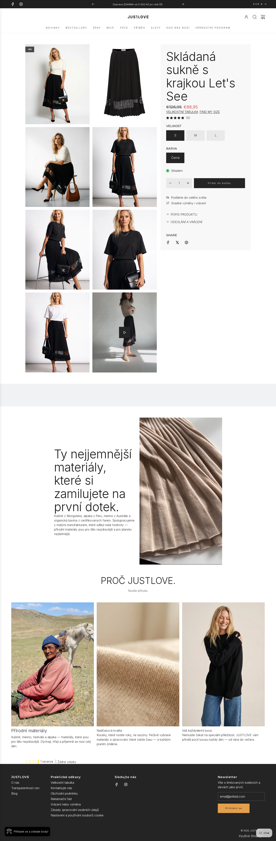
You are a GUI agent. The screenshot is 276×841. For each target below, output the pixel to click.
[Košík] (263, 17)
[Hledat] (254, 17)
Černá (175, 158)
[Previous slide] (93, 4)
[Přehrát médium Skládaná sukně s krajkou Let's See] (124, 332)
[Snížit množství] (170, 183)
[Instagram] (21, 4)
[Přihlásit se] (246, 17)
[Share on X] (177, 242)
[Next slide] (183, 4)
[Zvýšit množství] (188, 183)
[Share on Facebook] (168, 242)
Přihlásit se (233, 808)
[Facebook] (13, 4)
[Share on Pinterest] (186, 242)
